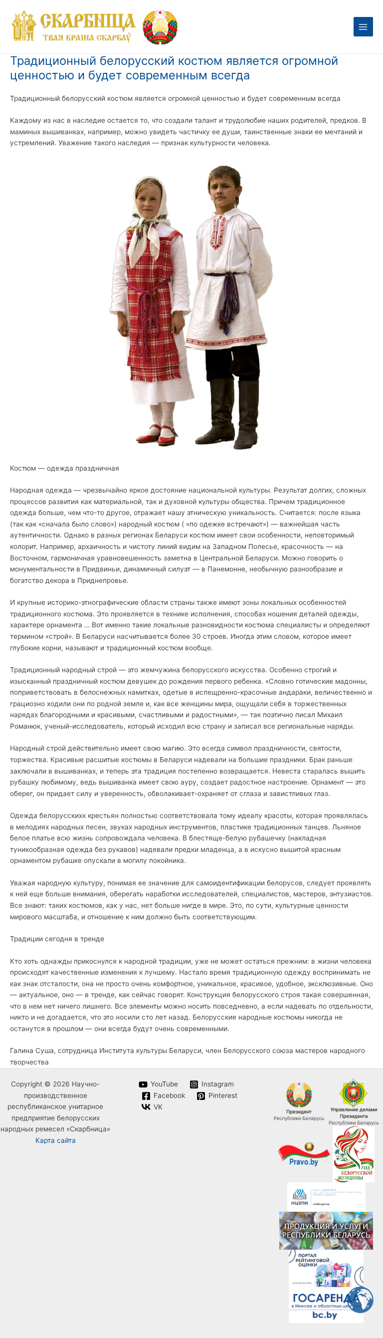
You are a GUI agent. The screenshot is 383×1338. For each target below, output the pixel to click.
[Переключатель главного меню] (363, 26)
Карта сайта (55, 1140)
